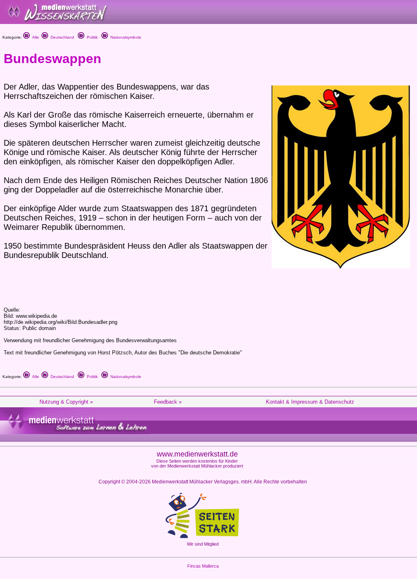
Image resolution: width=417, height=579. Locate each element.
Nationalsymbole (124, 37)
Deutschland (61, 37)
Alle (34, 37)
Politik (91, 37)
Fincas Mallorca (203, 566)
